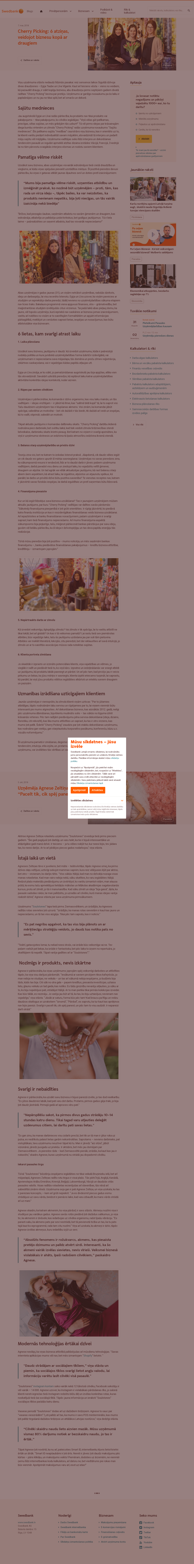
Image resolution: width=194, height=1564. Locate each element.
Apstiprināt (79, 790)
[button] (97, 800)
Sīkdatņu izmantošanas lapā (90, 783)
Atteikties (97, 790)
